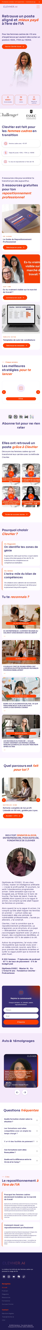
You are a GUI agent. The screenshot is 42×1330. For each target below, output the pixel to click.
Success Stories (7, 1304)
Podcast (5, 1291)
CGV (3, 1320)
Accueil (4, 1287)
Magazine (5, 1294)
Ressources (6, 1297)
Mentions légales (8, 1313)
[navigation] (10, 7)
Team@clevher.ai (8, 1317)
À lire (21, 399)
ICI (34, 2)
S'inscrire (21, 1022)
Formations (6, 1301)
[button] (38, 7)
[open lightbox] (11, 474)
